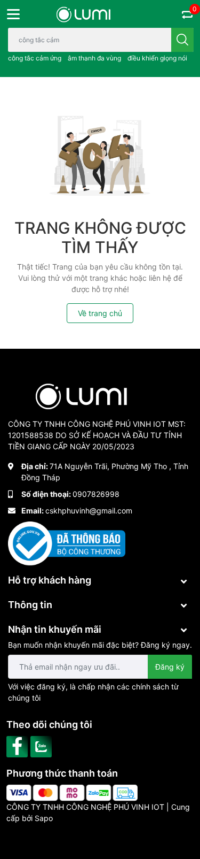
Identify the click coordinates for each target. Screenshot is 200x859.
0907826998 (96, 493)
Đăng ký (170, 666)
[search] (182, 40)
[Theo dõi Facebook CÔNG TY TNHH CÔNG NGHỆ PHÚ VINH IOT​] (18, 745)
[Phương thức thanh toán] (72, 791)
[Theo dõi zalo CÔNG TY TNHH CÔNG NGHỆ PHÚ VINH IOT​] (42, 745)
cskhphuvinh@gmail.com (88, 510)
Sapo (44, 818)
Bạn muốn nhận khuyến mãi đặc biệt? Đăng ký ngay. (100, 644)
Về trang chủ (100, 313)
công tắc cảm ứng (34, 58)
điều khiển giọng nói (157, 58)
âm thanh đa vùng (94, 58)
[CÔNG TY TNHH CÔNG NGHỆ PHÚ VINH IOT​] (83, 14)
